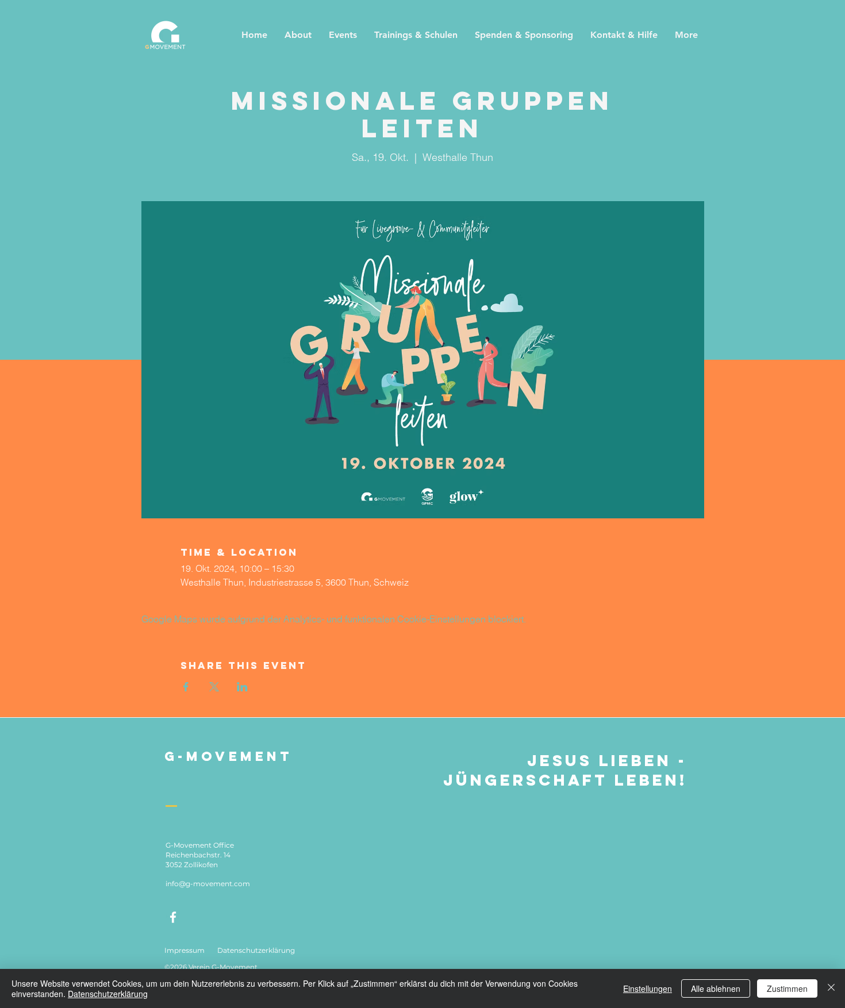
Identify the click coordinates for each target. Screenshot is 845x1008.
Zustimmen (787, 988)
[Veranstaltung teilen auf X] (214, 686)
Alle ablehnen (715, 988)
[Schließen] (831, 988)
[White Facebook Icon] (173, 917)
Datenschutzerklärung (108, 993)
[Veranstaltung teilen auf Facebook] (185, 686)
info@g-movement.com (208, 883)
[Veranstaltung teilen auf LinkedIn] (242, 686)
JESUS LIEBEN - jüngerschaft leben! (565, 770)
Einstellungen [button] (647, 988)
